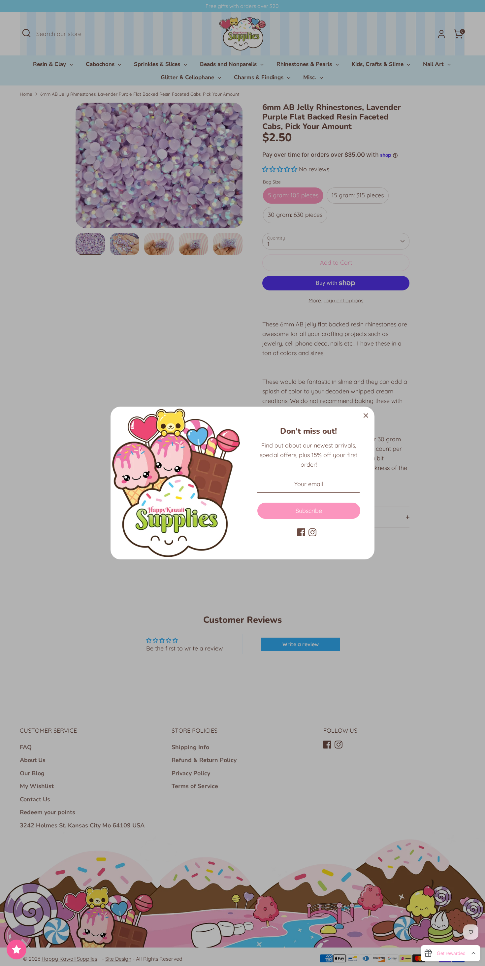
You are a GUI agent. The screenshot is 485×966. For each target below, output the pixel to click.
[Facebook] (301, 532)
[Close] (366, 415)
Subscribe (309, 511)
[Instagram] (312, 532)
